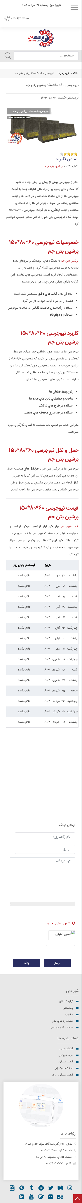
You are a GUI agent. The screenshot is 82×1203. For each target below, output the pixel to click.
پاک (26, 963)
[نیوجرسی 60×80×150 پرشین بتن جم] (42, 123)
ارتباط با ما (68, 1134)
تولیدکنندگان (66, 1001)
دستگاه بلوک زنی (63, 1068)
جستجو (7, 55)
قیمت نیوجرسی (69, 526)
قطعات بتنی (66, 1048)
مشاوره (69, 1014)
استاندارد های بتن (62, 1021)
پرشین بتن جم (54, 166)
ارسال (57, 963)
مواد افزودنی (65, 1055)
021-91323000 (20, 18)
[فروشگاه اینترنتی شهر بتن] (41, 38)
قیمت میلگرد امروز (62, 1074)
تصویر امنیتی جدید (58, 923)
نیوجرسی (64, 73)
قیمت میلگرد (65, 1061)
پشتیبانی (68, 1008)
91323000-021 (48, 1150)
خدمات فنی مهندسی (61, 1027)
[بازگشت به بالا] (77, 1198)
